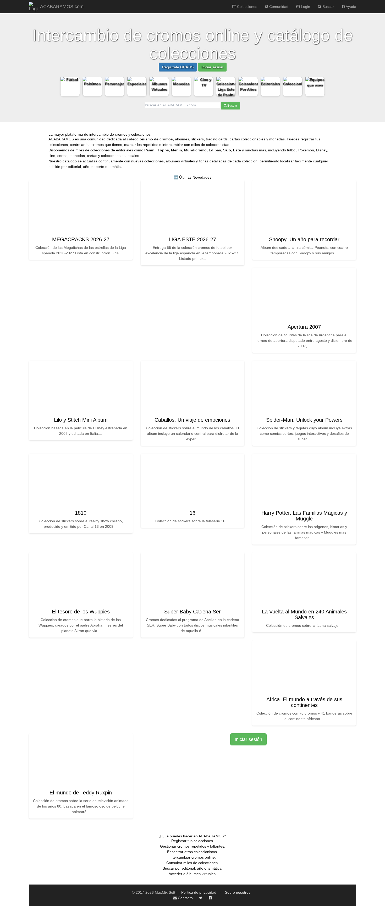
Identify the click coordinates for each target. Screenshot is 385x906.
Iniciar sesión (212, 67)
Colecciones (246, 6)
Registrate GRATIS (178, 67)
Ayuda (350, 6)
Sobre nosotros (237, 892)
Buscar (327, 6)
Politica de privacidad (198, 892)
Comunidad (278, 6)
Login (305, 6)
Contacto (185, 898)
